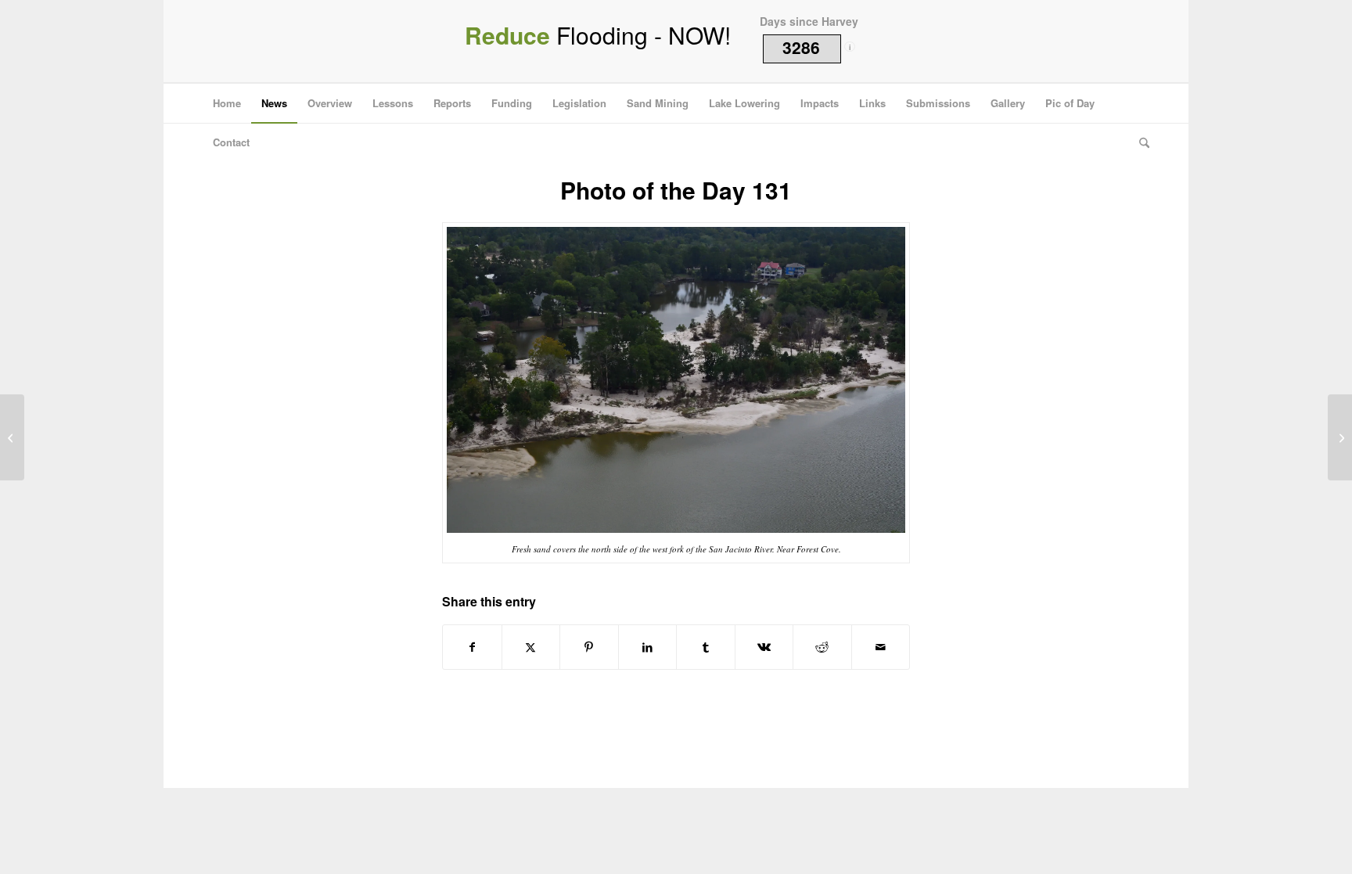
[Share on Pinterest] (589, 647)
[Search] (1139, 142)
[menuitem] (227, 103)
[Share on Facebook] (472, 647)
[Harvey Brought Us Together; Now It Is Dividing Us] (12, 437)
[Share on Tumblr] (706, 647)
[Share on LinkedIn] (648, 647)
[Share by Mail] (881, 647)
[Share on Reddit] (822, 647)
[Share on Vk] (764, 647)
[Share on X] (531, 647)
